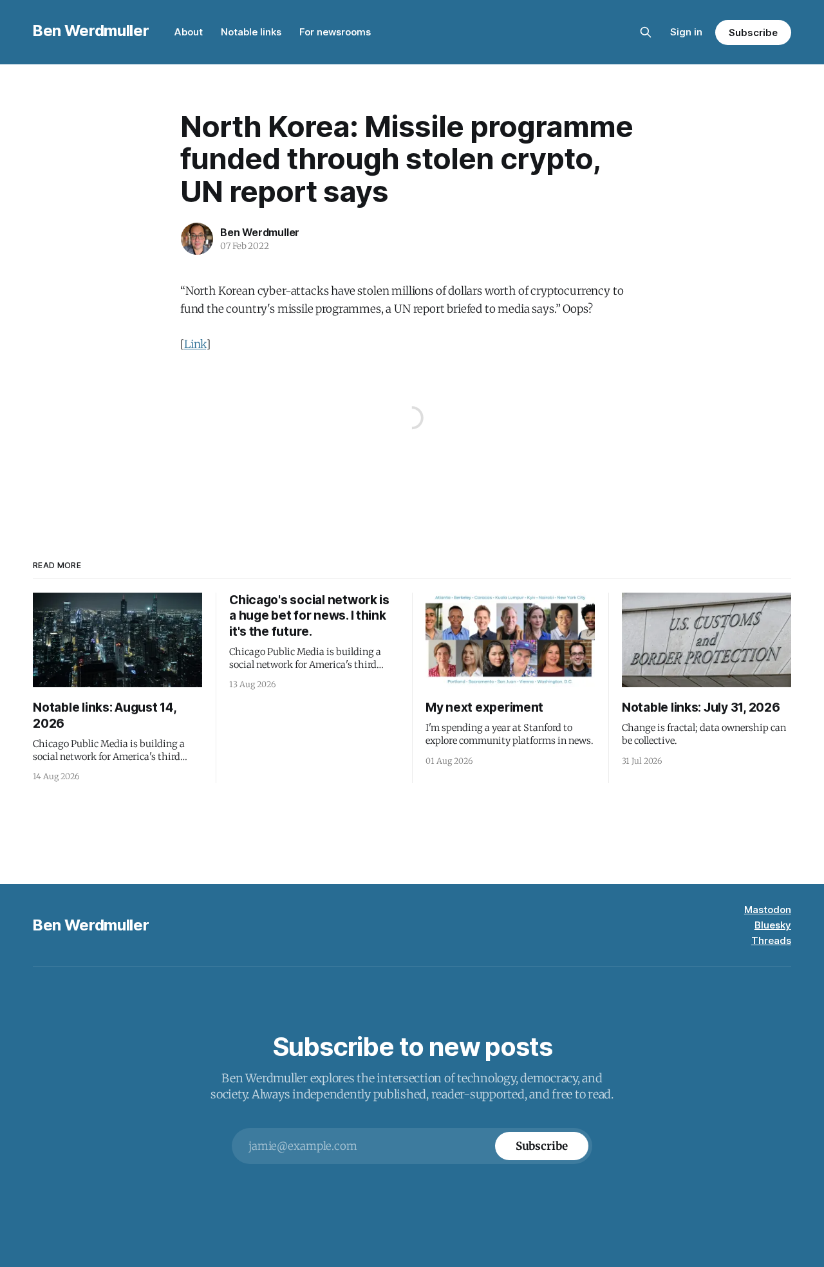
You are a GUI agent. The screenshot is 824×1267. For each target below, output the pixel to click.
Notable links (251, 32)
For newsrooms (335, 32)
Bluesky (772, 925)
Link (195, 344)
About (188, 32)
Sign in (686, 32)
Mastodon (767, 909)
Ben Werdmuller (91, 30)
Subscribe (753, 32)
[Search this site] (645, 32)
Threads (771, 940)
